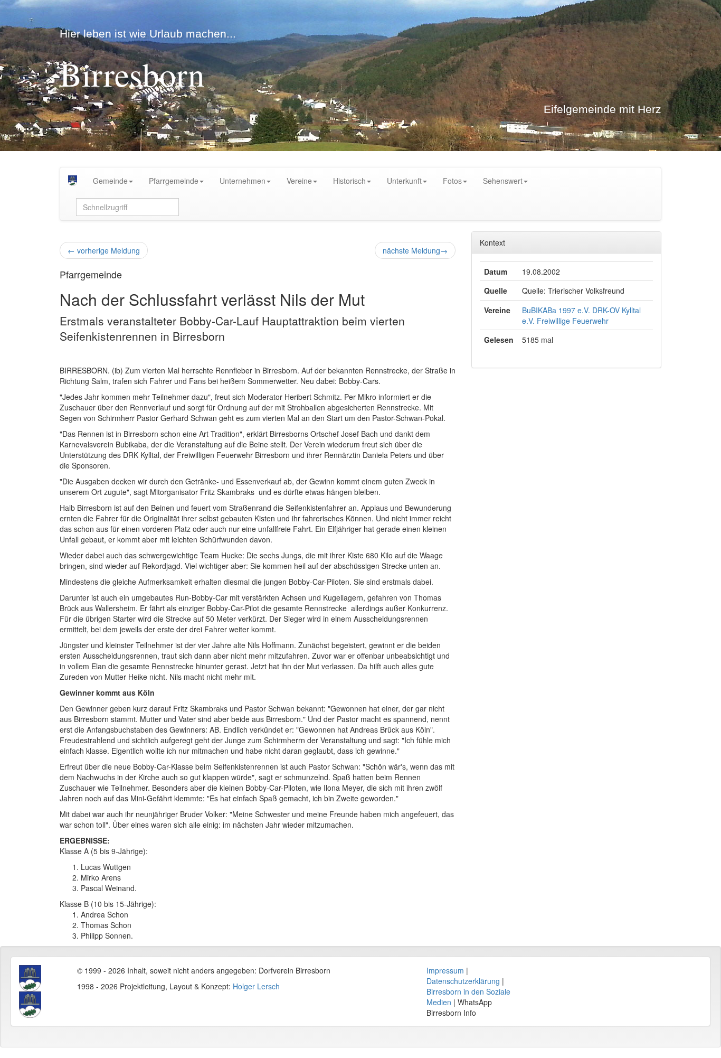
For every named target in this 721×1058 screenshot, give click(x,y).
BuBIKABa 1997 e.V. (556, 310)
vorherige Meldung (104, 250)
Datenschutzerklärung (463, 981)
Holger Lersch (256, 986)
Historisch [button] (349, 180)
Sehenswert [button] (503, 180)
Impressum (445, 970)
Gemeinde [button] (110, 180)
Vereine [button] (299, 180)
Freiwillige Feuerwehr (573, 320)
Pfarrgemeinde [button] (173, 180)
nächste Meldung (415, 250)
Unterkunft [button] (404, 180)
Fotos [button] (452, 180)
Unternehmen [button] (242, 180)
